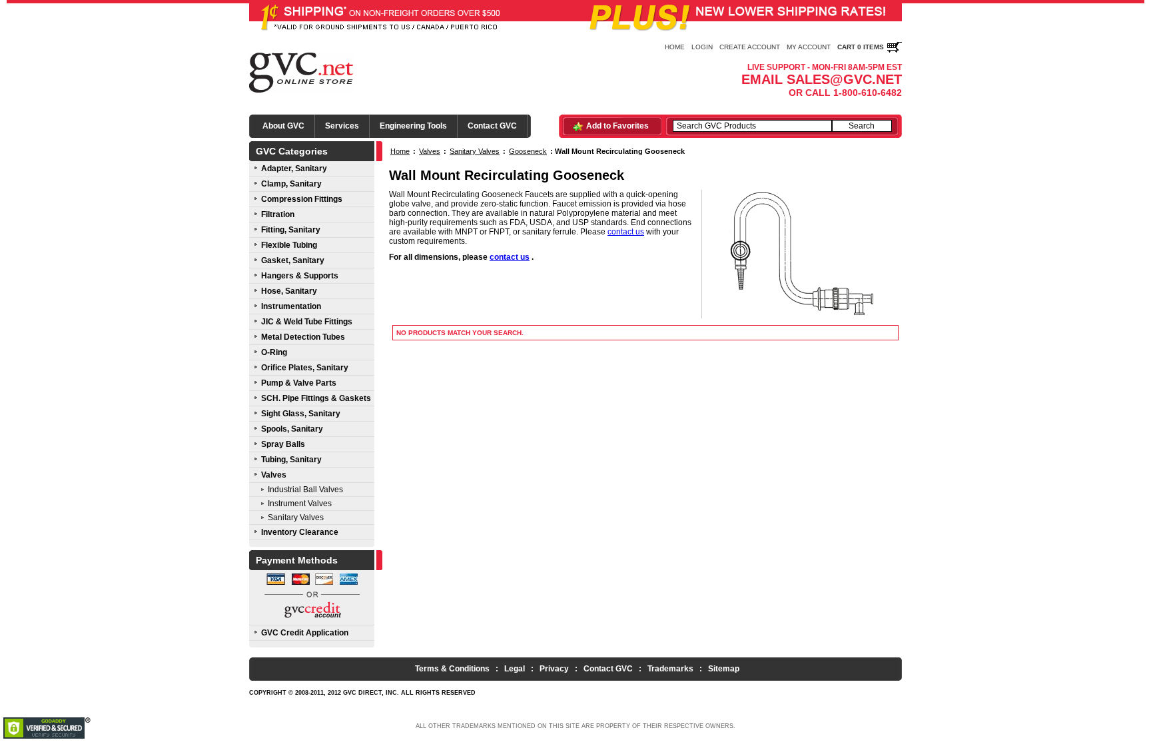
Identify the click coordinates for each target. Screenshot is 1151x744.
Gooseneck (528, 151)
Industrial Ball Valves (305, 489)
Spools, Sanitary (292, 429)
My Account (809, 47)
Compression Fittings (301, 199)
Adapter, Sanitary (294, 168)
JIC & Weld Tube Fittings (306, 321)
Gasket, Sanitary (292, 260)
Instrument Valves (300, 503)
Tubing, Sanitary (291, 459)
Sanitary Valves (296, 517)
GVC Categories (292, 151)
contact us (625, 231)
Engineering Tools (413, 126)
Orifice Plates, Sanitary (304, 367)
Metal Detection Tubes (303, 337)
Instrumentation (291, 306)
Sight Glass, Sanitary (300, 413)
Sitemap (723, 668)
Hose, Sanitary (289, 291)
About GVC (283, 126)
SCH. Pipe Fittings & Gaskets (316, 398)
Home (675, 47)
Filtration (277, 214)
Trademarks (670, 668)
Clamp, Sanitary (291, 183)
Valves (273, 475)
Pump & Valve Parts (298, 383)
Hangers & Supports (299, 275)
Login (702, 47)
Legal (514, 668)
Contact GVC (492, 126)
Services (342, 126)
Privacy (554, 668)
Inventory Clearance (299, 532)
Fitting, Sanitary (290, 229)
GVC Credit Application (304, 632)
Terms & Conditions (452, 668)
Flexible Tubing (289, 245)
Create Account (749, 47)
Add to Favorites (617, 126)
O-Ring (274, 352)
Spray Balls (283, 444)
